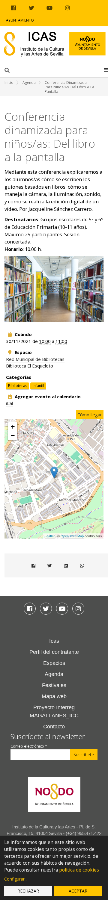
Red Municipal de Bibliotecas (35, 359)
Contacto (54, 727)
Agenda (29, 82)
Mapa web (54, 696)
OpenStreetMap (72, 535)
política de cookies (79, 870)
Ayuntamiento (20, 20)
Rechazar (28, 891)
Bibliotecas (17, 385)
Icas (54, 641)
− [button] (13, 435)
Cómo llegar (89, 415)
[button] (106, 69)
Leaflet (50, 535)
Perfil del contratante (54, 652)
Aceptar (78, 891)
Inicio (9, 82)
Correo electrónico (28, 746)
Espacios (54, 663)
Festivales (54, 685)
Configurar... (15, 879)
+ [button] (13, 426)
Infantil (38, 385)
